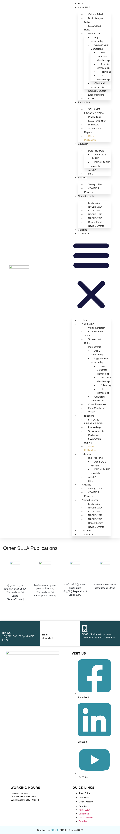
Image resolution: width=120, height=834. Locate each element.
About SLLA (84, 7)
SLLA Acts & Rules (92, 28)
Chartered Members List (97, 85)
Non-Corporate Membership (103, 56)
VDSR (91, 98)
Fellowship (106, 71)
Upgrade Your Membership (99, 47)
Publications (84, 102)
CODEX (54, 830)
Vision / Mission (86, 801)
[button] (91, 275)
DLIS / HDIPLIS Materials (100, 164)
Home (81, 3)
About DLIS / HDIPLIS (98, 156)
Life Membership (103, 77)
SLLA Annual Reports (92, 130)
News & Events (86, 196)
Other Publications (90, 138)
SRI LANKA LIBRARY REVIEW (94, 111)
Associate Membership (104, 66)
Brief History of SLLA (93, 20)
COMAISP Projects (91, 190)
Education (83, 143)
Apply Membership (96, 39)
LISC (90, 173)
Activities (82, 177)
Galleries (82, 229)
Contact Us (84, 233)
